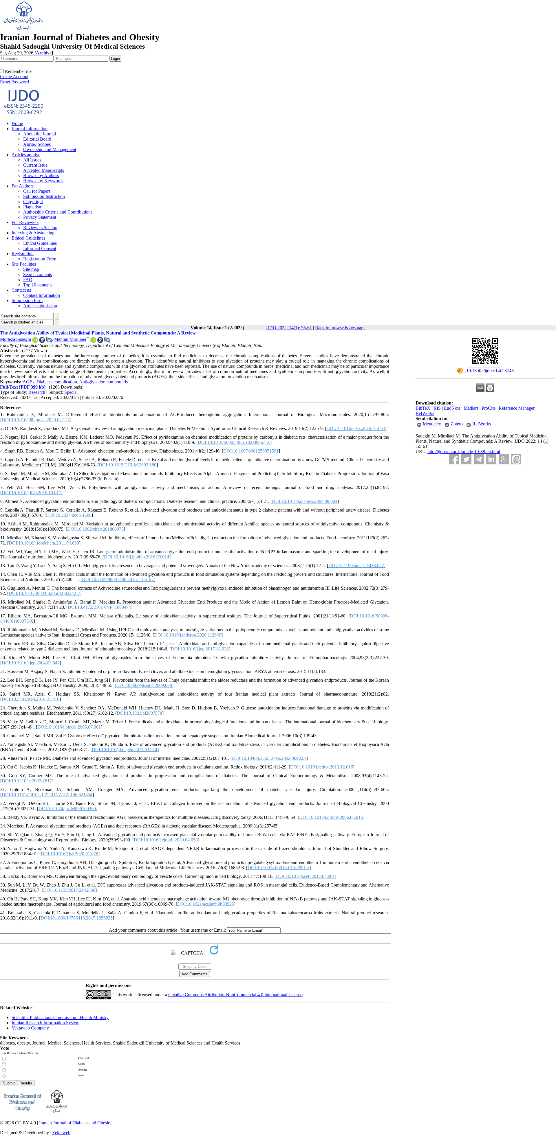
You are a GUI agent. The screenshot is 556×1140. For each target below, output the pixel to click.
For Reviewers (25, 222)
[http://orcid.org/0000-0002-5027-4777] (35, 341)
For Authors (23, 185)
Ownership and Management (49, 149)
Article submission (40, 305)
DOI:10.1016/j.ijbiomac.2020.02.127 (36, 419)
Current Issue (35, 165)
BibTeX (423, 408)
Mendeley (432, 423)
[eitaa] (516, 459)
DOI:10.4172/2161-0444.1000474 (99, 607)
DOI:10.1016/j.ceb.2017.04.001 (305, 876)
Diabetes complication (56, 381)
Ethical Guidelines (28, 238)
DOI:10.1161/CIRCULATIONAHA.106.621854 (47, 794)
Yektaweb (61, 1132)
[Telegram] (479, 459)
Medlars (471, 408)
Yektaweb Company (30, 1027)
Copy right (33, 201)
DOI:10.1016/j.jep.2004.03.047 (31, 662)
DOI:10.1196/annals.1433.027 (356, 565)
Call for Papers (36, 191)
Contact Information (41, 295)
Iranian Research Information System (45, 1022)
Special (71, 392)
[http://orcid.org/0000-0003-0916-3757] (93, 341)
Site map (31, 269)
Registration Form (39, 258)
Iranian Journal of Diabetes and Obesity (75, 1122)
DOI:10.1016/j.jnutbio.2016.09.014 (136, 556)
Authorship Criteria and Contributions (57, 211)
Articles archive (26, 154)
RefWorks (425, 413)
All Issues (32, 159)
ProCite (488, 408)
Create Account (14, 76)
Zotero (457, 423)
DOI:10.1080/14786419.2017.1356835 (77, 917)
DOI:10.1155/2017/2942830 (69, 890)
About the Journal (39, 133)
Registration (23, 253)
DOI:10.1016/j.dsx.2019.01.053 (355, 428)
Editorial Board (37, 139)
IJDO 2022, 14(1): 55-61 (289, 327)
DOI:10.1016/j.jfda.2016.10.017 (31, 492)
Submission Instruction (44, 196)
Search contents (37, 274)
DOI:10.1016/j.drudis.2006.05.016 (331, 817)
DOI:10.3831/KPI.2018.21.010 (30, 699)
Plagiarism (32, 206)
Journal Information (29, 128)
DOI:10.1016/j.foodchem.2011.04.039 (44, 542)
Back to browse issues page (340, 327)
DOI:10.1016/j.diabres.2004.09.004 (304, 501)
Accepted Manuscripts (43, 170)
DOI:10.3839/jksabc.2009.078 (144, 685)
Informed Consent (39, 248)
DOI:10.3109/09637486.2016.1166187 (118, 579)
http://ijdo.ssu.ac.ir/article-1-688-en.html (463, 451)
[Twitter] (466, 459)
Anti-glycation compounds (103, 381)
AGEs (28, 381)
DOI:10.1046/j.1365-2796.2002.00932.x (269, 758)
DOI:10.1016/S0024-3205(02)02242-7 (44, 593)
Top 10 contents (37, 284)
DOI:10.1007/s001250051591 (251, 450)
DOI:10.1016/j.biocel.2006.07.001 (69, 727)
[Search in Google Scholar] (42, 341)
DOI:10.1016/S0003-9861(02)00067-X (234, 442)
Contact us (21, 290)
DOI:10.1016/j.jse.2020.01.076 (69, 853)
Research (36, 392)
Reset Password (14, 81)
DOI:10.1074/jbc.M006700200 (67, 808)
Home (17, 123)
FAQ (27, 279)
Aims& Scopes (37, 144)
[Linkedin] (491, 459)
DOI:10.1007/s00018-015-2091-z (278, 867)
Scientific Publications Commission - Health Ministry (60, 1017)
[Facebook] (454, 459)
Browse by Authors (41, 175)
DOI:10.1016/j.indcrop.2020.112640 (187, 634)
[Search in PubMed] (49, 341)
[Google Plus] (504, 459)
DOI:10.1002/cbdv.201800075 (95, 529)
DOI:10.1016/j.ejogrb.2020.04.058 (166, 839)
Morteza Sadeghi (15, 339)
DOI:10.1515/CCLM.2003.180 (127, 464)
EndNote (452, 408)
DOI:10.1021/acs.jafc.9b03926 (205, 904)
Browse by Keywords (43, 180)
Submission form (27, 300)
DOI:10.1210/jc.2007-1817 (27, 780)
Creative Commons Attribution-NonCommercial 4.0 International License (235, 994)
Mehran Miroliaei (70, 339)
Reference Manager (517, 408)
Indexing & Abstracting (33, 232)
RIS (437, 408)
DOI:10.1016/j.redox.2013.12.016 (321, 766)
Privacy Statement (39, 217)
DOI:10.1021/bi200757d (139, 713)
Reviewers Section (40, 227)
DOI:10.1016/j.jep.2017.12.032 (200, 648)
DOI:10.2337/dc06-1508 (69, 515)
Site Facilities (24, 264)
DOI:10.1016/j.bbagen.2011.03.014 (124, 749)
